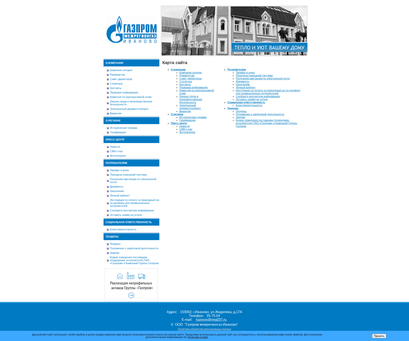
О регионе (113, 120)
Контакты (115, 88)
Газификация (118, 132)
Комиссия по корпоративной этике (131, 97)
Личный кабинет (120, 195)
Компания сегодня (121, 70)
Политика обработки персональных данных (204, 329)
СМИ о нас (116, 151)
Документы (116, 186)
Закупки (114, 252)
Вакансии (115, 113)
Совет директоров (121, 79)
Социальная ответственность (129, 222)
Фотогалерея (118, 155)
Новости (115, 146)
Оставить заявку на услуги (126, 214)
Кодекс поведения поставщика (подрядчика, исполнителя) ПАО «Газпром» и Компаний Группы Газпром (134, 260)
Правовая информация (124, 92)
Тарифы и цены (119, 170)
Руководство (117, 74)
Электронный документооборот (129, 108)
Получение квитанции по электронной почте (133, 181)
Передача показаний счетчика (128, 174)
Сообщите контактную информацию (132, 210)
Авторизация (300, 2)
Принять (379, 336)
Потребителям (116, 163)
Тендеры (112, 236)
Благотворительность (123, 229)
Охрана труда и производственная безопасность (131, 103)
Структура (116, 83)
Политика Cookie (197, 337)
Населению (117, 191)
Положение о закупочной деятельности (134, 248)
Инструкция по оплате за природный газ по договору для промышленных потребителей (134, 203)
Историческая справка (123, 127)
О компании (114, 63)
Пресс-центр (115, 139)
